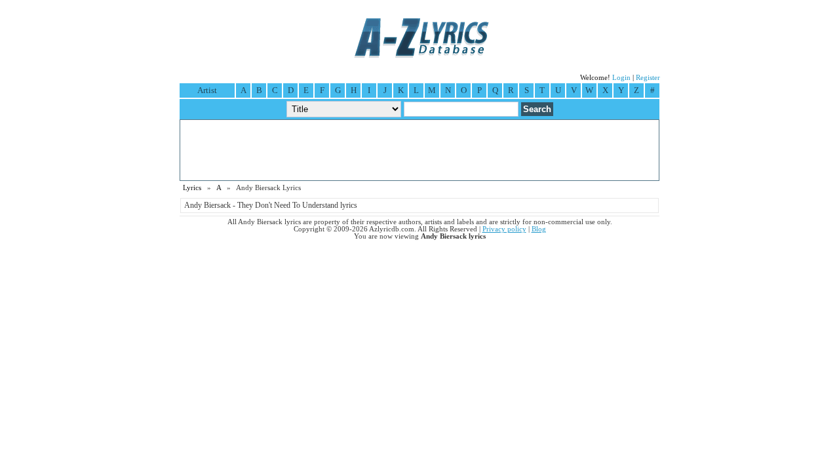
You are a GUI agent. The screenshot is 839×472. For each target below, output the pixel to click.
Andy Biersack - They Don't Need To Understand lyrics (270, 205)
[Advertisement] (419, 150)
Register (648, 77)
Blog (539, 229)
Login (621, 77)
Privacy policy (504, 229)
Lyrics (192, 187)
